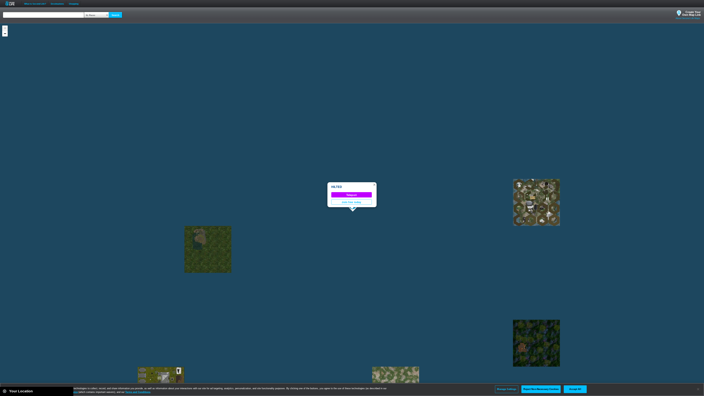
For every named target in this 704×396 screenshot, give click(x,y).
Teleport (351, 195)
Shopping (73, 3)
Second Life (12, 3)
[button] (374, 184)
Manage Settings (506, 389)
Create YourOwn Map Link (691, 13)
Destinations (57, 3)
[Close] (698, 389)
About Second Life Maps (688, 18)
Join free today (351, 202)
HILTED (336, 187)
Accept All (575, 389)
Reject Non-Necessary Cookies (541, 389)
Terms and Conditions (137, 392)
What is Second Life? (35, 3)
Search (115, 15)
